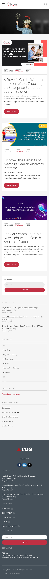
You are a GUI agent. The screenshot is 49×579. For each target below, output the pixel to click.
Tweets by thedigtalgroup (11, 394)
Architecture (8, 359)
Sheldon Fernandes (10, 417)
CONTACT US (7, 517)
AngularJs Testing (10, 354)
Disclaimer (16, 573)
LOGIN (4, 522)
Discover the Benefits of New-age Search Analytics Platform (24, 164)
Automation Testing (11, 368)
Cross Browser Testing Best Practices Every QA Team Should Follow (23, 327)
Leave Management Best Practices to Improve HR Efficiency (22, 318)
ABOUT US (6, 509)
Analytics (6, 350)
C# (4, 377)
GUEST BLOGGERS (9, 526)
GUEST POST (7, 513)
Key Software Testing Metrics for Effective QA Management (20, 309)
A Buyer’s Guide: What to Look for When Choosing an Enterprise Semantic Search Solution (23, 85)
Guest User (6, 408)
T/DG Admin (19, 71)
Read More (11, 111)
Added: (6, 69)
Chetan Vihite (7, 426)
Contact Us (6, 573)
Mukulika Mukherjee (10, 412)
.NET (4, 345)
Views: (28, 69)
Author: (18, 69)
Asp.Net (6, 363)
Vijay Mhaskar (7, 421)
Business (6, 372)
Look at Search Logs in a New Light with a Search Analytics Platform (23, 237)
